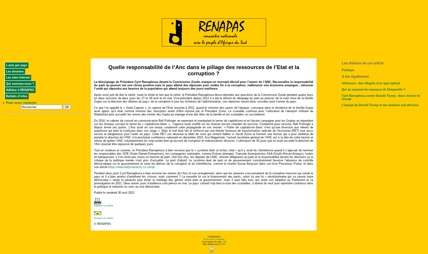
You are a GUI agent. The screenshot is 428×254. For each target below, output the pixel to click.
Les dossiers (15, 71)
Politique (348, 70)
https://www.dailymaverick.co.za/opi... (132, 167)
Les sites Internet (18, 77)
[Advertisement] (214, 7)
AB (224, 241)
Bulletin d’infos (16, 96)
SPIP (223, 244)
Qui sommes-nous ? (20, 83)
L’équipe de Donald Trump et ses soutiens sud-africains (380, 105)
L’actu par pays (16, 65)
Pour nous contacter (214, 239)
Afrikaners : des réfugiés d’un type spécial (371, 83)
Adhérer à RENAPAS (20, 90)
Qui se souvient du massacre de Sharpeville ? (373, 89)
